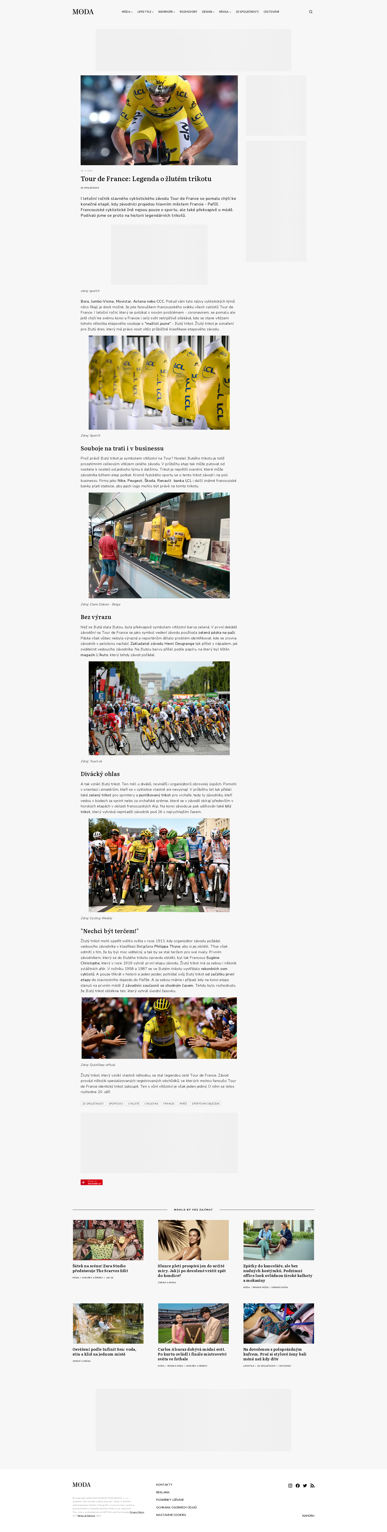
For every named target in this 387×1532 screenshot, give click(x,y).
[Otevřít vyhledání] (310, 11)
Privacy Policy (137, 1512)
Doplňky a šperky (93, 1277)
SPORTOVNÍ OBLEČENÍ (205, 1103)
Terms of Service (86, 1515)
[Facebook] (298, 1485)
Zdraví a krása (167, 1282)
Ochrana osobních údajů (176, 1507)
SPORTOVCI (116, 1103)
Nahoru (308, 1515)
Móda (126, 12)
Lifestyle (144, 12)
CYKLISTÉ (133, 1103)
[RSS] (312, 1485)
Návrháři (165, 12)
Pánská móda (261, 1287)
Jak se (109, 1277)
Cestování (271, 12)
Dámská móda (280, 1287)
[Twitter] (305, 1485)
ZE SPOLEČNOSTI (93, 1103)
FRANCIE (168, 1103)
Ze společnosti (247, 12)
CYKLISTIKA (151, 1103)
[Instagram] (290, 1485)
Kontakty (164, 1485)
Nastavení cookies (171, 1515)
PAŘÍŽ (183, 1103)
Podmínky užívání (169, 1500)
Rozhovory (188, 12)
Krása (224, 12)
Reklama (163, 1492)
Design (207, 12)
